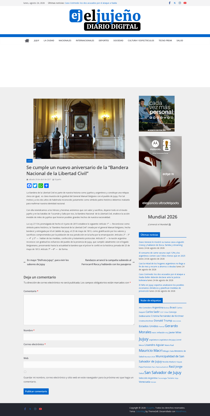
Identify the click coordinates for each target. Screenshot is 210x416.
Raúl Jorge (175, 366)
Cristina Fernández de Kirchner (167, 316)
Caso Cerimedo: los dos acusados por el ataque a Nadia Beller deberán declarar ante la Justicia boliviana (91, 4)
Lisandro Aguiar (154, 345)
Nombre (29, 330)
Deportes (104, 40)
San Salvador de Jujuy (162, 372)
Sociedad (118, 40)
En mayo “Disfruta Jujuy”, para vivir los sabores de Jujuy (48, 262)
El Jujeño (58, 179)
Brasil (173, 307)
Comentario (31, 291)
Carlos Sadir (153, 312)
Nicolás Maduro (169, 361)
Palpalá (179, 362)
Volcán (153, 382)
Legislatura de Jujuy (167, 339)
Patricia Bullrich (162, 367)
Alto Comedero (145, 307)
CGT (162, 312)
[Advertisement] (105, 66)
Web (26, 358)
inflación (161, 332)
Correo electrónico (35, 344)
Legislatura (154, 339)
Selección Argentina (148, 377)
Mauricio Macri (150, 350)
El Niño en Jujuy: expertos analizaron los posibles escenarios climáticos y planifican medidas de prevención (161, 288)
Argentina (157, 307)
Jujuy (36, 40)
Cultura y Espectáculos (141, 40)
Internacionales (85, 40)
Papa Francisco (145, 367)
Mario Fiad (169, 345)
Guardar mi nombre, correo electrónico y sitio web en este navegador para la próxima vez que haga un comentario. (78, 379)
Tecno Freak (165, 40)
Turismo (170, 378)
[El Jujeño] (27, 40)
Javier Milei (175, 332)
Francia (161, 326)
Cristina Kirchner (146, 321)
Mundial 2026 (149, 357)
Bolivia (166, 308)
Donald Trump (163, 320)
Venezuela (144, 381)
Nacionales (65, 40)
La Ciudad (49, 40)
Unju (176, 378)
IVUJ (166, 333)
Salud (180, 40)
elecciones (177, 321)
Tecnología (162, 378)
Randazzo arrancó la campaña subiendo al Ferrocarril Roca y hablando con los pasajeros (106, 262)
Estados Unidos (148, 326)
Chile (166, 312)
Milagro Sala (168, 351)
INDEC (154, 333)
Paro (154, 367)
